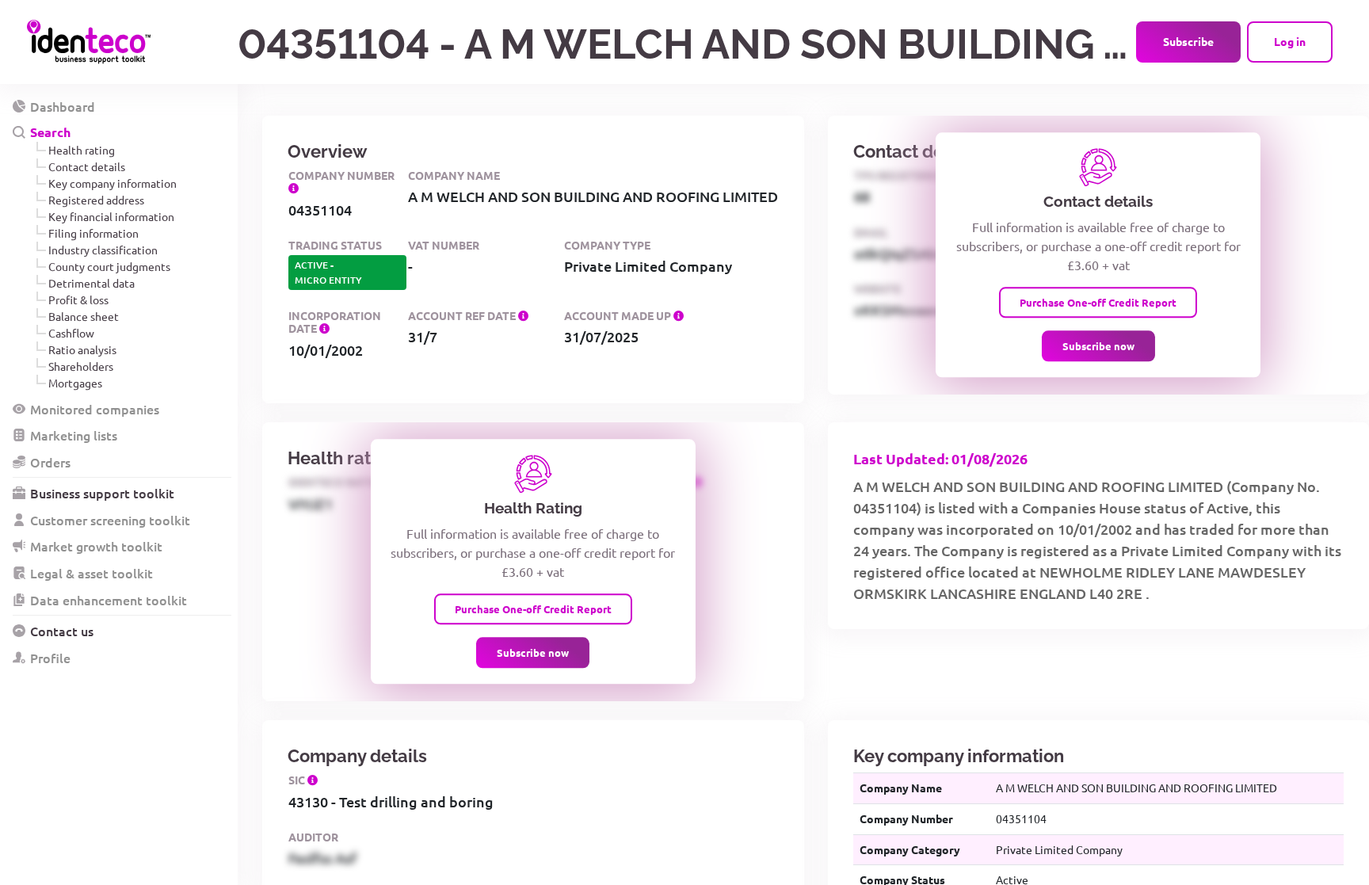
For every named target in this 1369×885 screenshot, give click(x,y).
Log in (1290, 41)
